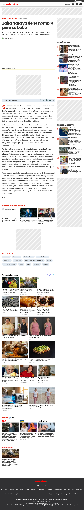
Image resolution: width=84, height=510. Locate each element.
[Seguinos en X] (80, 4)
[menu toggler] (3, 4)
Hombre (33, 489)
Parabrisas (41, 489)
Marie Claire (19, 489)
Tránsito (76, 494)
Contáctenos (32, 494)
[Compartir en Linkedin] (50, 100)
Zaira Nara (6, 257)
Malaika (49, 260)
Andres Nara (17, 260)
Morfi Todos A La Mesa (9, 264)
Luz (69, 489)
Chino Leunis (16, 257)
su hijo (29, 121)
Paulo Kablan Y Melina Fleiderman (34, 260)
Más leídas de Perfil (65, 125)
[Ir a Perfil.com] (78, 1)
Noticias (11, 489)
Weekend (49, 489)
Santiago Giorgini (28, 257)
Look (65, 489)
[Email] (53, 100)
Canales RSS (8, 494)
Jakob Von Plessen (42, 257)
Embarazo (36, 264)
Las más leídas (63, 42)
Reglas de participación (63, 494)
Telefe (21, 264)
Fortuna (27, 489)
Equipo (51, 494)
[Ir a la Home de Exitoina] (13, 4)
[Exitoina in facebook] (77, 4)
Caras (5, 489)
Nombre (45, 264)
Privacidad (43, 494)
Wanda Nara (7, 260)
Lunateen (79, 489)
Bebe (28, 264)
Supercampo (58, 489)
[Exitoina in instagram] (73, 4)
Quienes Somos (20, 494)
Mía (73, 489)
